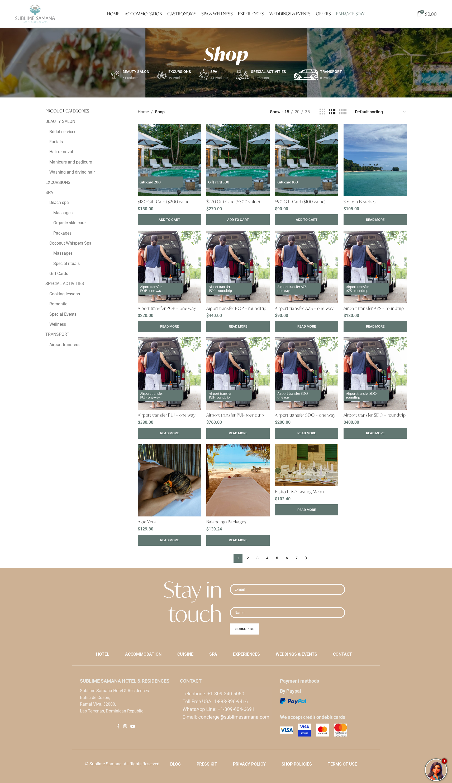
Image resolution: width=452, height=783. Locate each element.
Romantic (58, 303)
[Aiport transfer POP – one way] (169, 267)
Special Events (63, 314)
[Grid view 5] (342, 112)
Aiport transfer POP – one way (167, 308)
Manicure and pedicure (70, 162)
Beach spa (59, 202)
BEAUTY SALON (60, 121)
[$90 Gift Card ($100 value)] (306, 160)
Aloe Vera (147, 521)
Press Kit (207, 764)
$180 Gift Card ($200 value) (164, 201)
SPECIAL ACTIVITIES (64, 283)
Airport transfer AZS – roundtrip (374, 308)
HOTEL (102, 654)
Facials (56, 141)
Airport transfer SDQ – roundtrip (375, 415)
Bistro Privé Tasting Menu (299, 491)
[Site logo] (35, 13)
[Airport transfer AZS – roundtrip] (375, 267)
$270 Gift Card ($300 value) (233, 201)
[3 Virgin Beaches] (375, 160)
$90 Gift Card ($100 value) (300, 201)
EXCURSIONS (57, 182)
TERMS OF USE (342, 764)
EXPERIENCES (246, 654)
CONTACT (342, 654)
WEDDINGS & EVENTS (296, 654)
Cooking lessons (64, 293)
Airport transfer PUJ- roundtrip (235, 415)
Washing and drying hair (72, 172)
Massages (63, 212)
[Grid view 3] (322, 112)
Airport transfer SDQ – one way (305, 415)
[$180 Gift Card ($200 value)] (169, 160)
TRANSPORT (57, 334)
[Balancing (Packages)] (238, 480)
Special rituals (66, 263)
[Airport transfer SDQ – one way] (306, 373)
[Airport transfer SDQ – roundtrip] (375, 373)
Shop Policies (297, 764)
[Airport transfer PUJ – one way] (169, 373)
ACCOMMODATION (143, 654)
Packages (62, 233)
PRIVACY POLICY (249, 764)
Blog (175, 764)
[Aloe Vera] (169, 480)
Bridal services (62, 131)
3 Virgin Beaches (360, 201)
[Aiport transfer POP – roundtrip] (238, 267)
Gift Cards (58, 273)
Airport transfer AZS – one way (304, 308)
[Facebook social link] (118, 727)
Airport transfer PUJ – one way (167, 415)
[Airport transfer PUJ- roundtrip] (238, 373)
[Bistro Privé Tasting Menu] (306, 465)
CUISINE (185, 654)
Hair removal (61, 151)
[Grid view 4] (332, 112)
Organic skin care (69, 222)
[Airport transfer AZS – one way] (306, 267)
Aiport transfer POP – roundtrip (236, 308)
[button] (169, 219)
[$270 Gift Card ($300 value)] (238, 160)
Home (143, 111)
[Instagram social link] (125, 727)
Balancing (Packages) (227, 521)
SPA (49, 192)
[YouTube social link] (133, 727)
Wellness (57, 324)
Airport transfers (64, 344)
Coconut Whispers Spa (70, 243)
